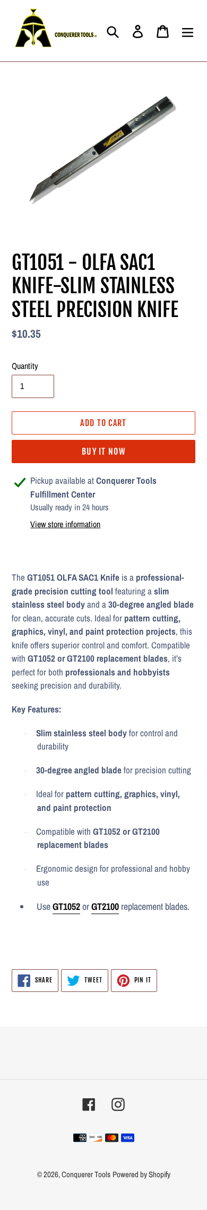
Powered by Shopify (141, 1174)
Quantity (25, 366)
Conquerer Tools (86, 1174)
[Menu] (187, 30)
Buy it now (103, 451)
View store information (65, 524)
